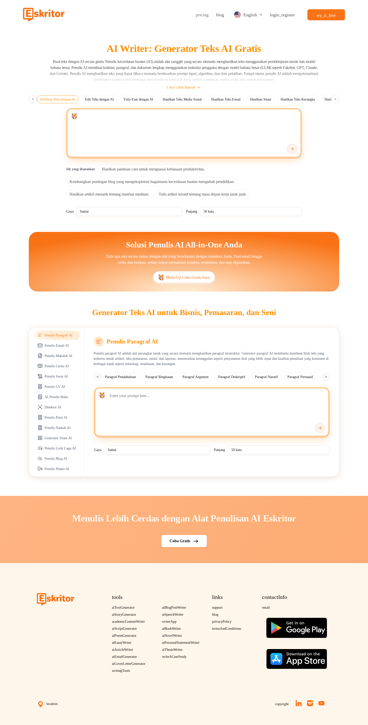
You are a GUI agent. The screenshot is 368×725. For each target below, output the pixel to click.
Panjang (191, 211)
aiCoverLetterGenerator (128, 664)
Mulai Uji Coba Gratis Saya (188, 277)
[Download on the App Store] (296, 657)
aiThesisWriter (172, 650)
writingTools (121, 671)
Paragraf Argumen (195, 377)
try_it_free (326, 15)
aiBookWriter (171, 628)
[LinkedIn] (298, 703)
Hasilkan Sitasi (260, 99)
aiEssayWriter (121, 643)
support (217, 607)
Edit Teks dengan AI (99, 99)
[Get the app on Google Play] (296, 626)
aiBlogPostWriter (174, 607)
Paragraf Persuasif (300, 377)
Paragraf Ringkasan (159, 377)
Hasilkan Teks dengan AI (57, 99)
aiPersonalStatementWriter (181, 643)
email (266, 607)
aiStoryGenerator (124, 614)
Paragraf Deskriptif (231, 377)
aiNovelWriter (172, 636)
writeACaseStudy (174, 657)
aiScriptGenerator (124, 628)
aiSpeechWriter (172, 614)
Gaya (70, 211)
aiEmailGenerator (124, 657)
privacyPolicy (222, 621)
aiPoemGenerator (124, 636)
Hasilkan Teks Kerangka (298, 99)
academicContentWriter (128, 621)
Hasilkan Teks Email (226, 99)
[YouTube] (321, 703)
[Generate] (292, 149)
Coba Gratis (179, 541)
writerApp (169, 621)
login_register (282, 14)
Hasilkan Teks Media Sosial (182, 99)
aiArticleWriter (122, 650)
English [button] (250, 14)
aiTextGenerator (123, 607)
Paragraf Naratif (266, 377)
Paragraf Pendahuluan (120, 377)
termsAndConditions (226, 628)
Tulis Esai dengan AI (138, 99)
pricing (202, 14)
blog (220, 14)
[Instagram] (310, 703)
